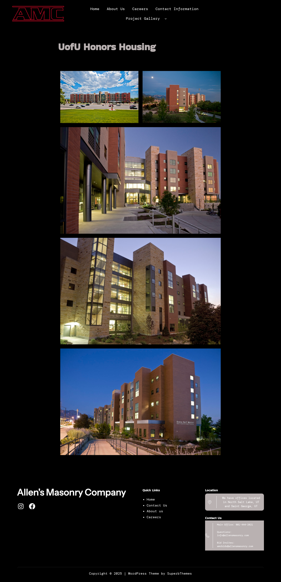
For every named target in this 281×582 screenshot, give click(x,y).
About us (155, 511)
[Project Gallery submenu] (166, 18)
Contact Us (157, 505)
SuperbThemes (179, 573)
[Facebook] (32, 506)
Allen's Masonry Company (71, 492)
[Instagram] (20, 506)
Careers (154, 517)
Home (151, 499)
